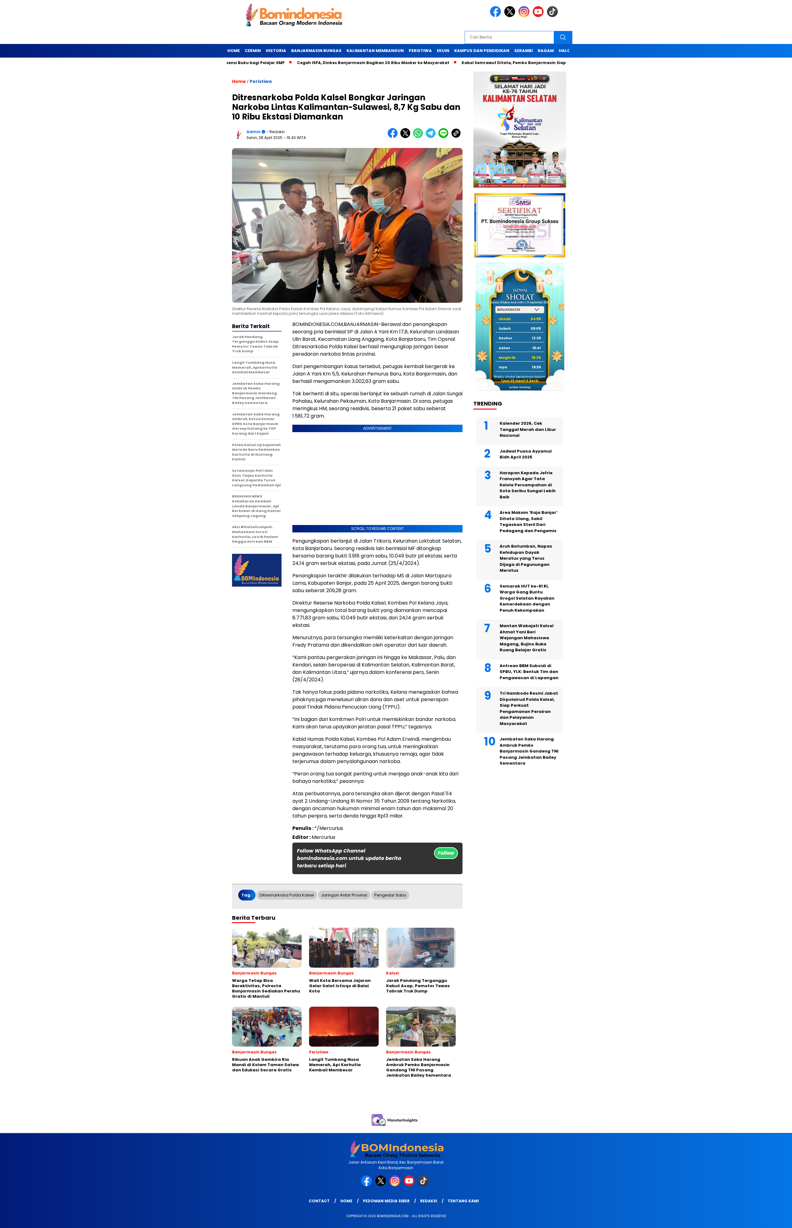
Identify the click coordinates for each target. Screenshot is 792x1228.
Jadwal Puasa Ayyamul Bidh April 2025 (526, 454)
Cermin (253, 51)
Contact (319, 1201)
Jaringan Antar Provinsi (344, 895)
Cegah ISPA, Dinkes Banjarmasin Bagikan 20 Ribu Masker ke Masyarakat (326, 62)
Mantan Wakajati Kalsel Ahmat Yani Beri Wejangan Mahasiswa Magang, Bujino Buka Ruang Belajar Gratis (526, 638)
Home (233, 51)
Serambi (523, 51)
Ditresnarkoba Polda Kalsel (287, 895)
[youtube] (539, 15)
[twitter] (510, 15)
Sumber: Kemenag (519, 387)
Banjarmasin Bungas (316, 51)
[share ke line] (444, 136)
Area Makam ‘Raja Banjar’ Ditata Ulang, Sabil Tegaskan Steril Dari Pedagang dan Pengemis (528, 522)
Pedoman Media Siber (386, 1201)
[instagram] (525, 15)
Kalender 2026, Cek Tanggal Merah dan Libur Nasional (528, 430)
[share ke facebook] (394, 136)
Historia (276, 51)
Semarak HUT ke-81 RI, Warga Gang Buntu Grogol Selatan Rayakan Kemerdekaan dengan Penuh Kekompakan (527, 598)
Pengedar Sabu (390, 895)
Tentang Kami (463, 1201)
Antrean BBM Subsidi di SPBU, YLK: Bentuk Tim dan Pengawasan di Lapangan (529, 672)
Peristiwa (420, 51)
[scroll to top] (763, 1218)
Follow (446, 853)
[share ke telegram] (432, 136)
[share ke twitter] (406, 136)
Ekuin (443, 51)
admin (253, 131)
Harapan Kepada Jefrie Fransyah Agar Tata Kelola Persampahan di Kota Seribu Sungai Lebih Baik (528, 485)
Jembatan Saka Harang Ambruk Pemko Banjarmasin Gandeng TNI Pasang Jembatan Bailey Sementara (529, 751)
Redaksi (428, 1201)
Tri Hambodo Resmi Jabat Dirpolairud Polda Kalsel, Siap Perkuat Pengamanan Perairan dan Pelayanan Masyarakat (529, 709)
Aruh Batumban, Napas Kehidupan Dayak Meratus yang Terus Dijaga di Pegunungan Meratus (526, 559)
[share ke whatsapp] (419, 136)
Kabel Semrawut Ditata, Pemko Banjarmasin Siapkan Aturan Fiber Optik (491, 62)
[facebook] (496, 15)
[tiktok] (553, 15)
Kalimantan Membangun (375, 51)
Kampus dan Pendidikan (481, 51)
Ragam (546, 51)
